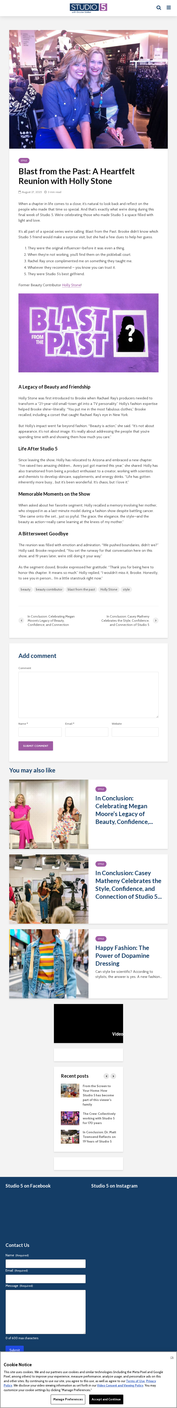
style (126, 589)
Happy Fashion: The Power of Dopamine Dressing (122, 955)
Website (117, 723)
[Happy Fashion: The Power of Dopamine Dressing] (48, 963)
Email (69, 723)
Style (24, 160)
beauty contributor (49, 589)
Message (19, 1286)
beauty (25, 589)
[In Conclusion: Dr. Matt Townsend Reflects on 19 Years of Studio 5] (70, 1136)
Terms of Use (135, 1381)
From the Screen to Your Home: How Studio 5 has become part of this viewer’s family (98, 1095)
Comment (24, 668)
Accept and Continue (106, 1399)
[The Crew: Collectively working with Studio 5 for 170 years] (70, 1118)
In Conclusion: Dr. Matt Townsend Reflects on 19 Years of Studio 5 (99, 1136)
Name (23, 723)
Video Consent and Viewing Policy (120, 1385)
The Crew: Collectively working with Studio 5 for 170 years (99, 1118)
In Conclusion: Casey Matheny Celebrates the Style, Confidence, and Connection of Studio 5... (128, 884)
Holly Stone (71, 285)
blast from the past (81, 589)
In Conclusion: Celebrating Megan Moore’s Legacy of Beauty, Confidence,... (124, 809)
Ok (172, 1357)
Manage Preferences (68, 1399)
